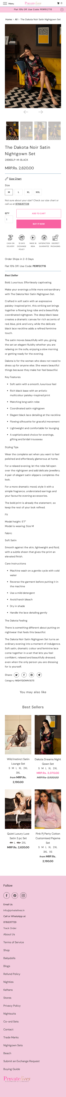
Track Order (9, 928)
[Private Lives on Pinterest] (15, 895)
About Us (9, 934)
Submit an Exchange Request (21, 1061)
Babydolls (9, 958)
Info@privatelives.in (14, 910)
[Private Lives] (33, 3)
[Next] (40, 112)
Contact (8, 1029)
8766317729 (22, 203)
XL (28, 192)
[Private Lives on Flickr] (29, 895)
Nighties (8, 982)
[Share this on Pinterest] (31, 674)
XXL (38, 192)
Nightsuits (9, 1013)
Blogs (6, 966)
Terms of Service (13, 942)
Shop (6, 950)
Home (8, 19)
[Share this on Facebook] (24, 674)
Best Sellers (33, 707)
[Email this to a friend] (39, 674)
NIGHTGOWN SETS (24, 680)
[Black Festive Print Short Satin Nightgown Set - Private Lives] (33, 66)
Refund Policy (11, 974)
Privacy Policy (12, 1005)
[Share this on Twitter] (16, 674)
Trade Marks (11, 1037)
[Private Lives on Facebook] (7, 895)
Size (7, 185)
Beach (7, 1053)
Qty (7, 213)
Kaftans (8, 990)
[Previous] (25, 112)
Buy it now (39, 224)
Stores (7, 998)
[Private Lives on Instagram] (24, 895)
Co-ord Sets (11, 1021)
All (16, 19)
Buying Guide (11, 1069)
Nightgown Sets (13, 1045)
